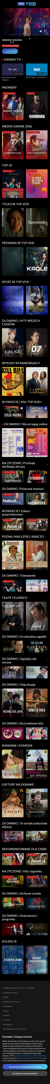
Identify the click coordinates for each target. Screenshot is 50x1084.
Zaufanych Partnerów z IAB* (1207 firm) (30, 1056)
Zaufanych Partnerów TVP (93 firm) (30, 1058)
